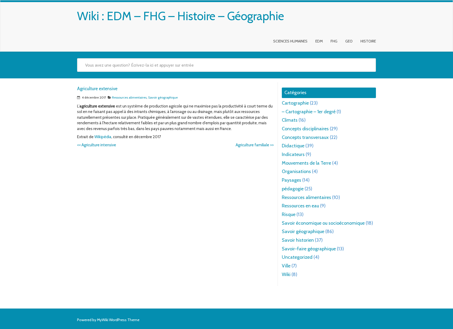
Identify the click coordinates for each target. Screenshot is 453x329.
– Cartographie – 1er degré (309, 112)
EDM (319, 41)
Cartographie (295, 103)
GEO (349, 41)
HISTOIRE (368, 41)
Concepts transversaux (305, 137)
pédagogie (293, 189)
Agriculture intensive (96, 145)
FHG (334, 41)
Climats (290, 120)
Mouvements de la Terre (306, 163)
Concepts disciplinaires (305, 129)
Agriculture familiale (255, 145)
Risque (288, 214)
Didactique (293, 146)
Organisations (296, 171)
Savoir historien (298, 240)
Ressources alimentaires (129, 97)
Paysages (291, 180)
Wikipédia (102, 136)
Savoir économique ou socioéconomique (323, 223)
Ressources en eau (300, 206)
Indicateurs (293, 154)
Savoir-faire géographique (309, 249)
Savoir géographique (163, 97)
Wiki (286, 274)
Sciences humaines (290, 41)
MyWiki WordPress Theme (118, 319)
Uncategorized (297, 257)
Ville (286, 266)
